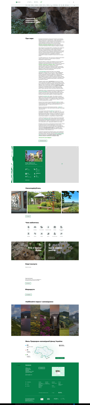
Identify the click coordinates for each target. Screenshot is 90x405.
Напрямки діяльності (60, 384)
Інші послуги (28, 283)
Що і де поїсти (40, 386)
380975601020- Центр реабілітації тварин (29, 372)
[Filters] (77, 147)
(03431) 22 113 (27, 368)
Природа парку (47, 383)
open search (74, 5)
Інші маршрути (28, 294)
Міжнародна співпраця (54, 383)
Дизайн (61, 398)
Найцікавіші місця (41, 383)
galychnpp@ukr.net (28, 374)
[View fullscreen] (46, 148)
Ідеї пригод (40, 384)
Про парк (59, 383)
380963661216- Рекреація (28, 370)
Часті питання (40, 387)
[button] (16, 20)
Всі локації (28, 216)
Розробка (63, 399)
